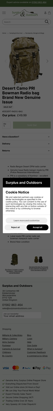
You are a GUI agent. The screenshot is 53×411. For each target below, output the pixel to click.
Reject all (15, 227)
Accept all (37, 227)
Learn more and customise (26, 220)
